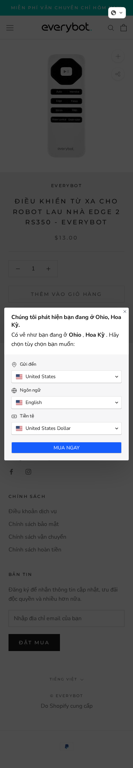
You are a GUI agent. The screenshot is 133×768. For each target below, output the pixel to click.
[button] (117, 12)
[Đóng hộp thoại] (124, 311)
